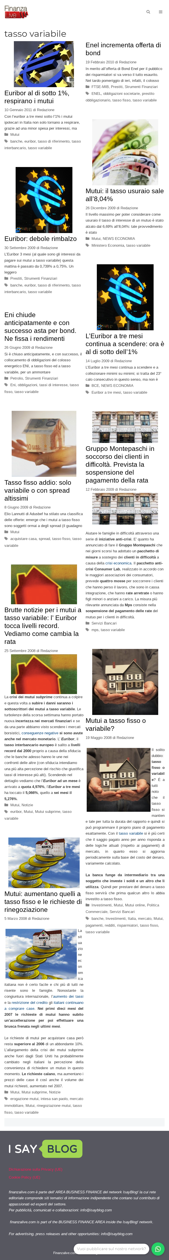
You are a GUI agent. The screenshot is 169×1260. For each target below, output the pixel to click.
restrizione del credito (30, 1003)
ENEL (96, 94)
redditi (110, 925)
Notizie (27, 805)
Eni (13, 385)
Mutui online (135, 905)
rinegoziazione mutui (54, 1106)
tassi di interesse (53, 385)
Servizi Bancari (104, 623)
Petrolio (16, 378)
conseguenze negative (40, 733)
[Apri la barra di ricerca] (148, 12)
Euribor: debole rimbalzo (40, 238)
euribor (30, 141)
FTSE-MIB (100, 87)
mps (95, 630)
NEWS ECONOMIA (119, 239)
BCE (95, 386)
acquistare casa (23, 539)
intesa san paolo (54, 1099)
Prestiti (117, 87)
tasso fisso (121, 100)
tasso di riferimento (54, 141)
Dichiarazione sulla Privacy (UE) (35, 1169)
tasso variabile (40, 148)
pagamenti (94, 925)
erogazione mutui (24, 1099)
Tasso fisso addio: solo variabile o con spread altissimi (37, 490)
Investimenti (102, 905)
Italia (132, 919)
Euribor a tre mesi (106, 392)
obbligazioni (27, 385)
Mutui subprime (47, 812)
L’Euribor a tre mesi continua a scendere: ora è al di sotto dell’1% (125, 343)
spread (44, 539)
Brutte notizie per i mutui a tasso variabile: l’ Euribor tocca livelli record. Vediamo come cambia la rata (42, 625)
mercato (144, 919)
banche (16, 141)
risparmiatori (127, 925)
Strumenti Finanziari (141, 87)
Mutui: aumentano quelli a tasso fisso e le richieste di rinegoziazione (43, 901)
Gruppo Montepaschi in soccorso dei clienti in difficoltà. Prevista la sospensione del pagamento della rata (120, 464)
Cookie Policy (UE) (24, 1177)
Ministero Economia (108, 245)
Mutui (14, 134)
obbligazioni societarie (121, 94)
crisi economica (118, 563)
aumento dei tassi (68, 996)
